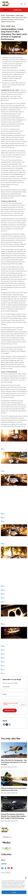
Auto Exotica (10, 15)
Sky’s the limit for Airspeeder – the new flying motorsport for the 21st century (14, 762)
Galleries (6, 10)
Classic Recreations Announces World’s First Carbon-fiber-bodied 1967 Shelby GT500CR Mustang (13, 816)
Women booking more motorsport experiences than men (14, 789)
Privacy (2, 872)
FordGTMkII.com (21, 426)
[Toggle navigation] (25, 4)
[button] (25, 878)
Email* (4, 694)
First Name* (6, 686)
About (3, 860)
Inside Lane (17, 10)
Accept (14, 892)
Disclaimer (7, 872)
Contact (4, 863)
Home (3, 15)
